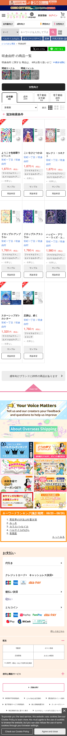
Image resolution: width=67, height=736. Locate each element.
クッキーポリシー (58, 704)
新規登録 (42, 15)
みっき (13, 523)
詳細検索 (60, 32)
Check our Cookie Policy (17, 731)
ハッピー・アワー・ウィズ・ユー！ (54, 237)
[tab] (25, 97)
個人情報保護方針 (37, 704)
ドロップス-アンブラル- (11, 235)
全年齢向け (8, 23)
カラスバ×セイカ (18, 526)
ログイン (53, 15)
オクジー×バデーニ (32, 38)
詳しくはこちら (57, 631)
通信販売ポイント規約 (56, 698)
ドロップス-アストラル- (33, 235)
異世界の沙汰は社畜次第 (23, 519)
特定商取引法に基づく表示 (18, 710)
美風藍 (13, 533)
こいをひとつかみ (33, 152)
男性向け (46, 23)
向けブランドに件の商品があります (34, 376)
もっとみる (58, 537)
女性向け (60, 23)
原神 (47, 38)
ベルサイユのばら (11, 38)
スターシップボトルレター (10, 317)
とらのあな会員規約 (33, 698)
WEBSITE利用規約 (12, 698)
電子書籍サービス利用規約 (14, 704)
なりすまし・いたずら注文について (48, 710)
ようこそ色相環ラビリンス (10, 154)
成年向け (21, 23)
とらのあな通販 (8, 43)
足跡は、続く (31, 315)
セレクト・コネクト (55, 154)
